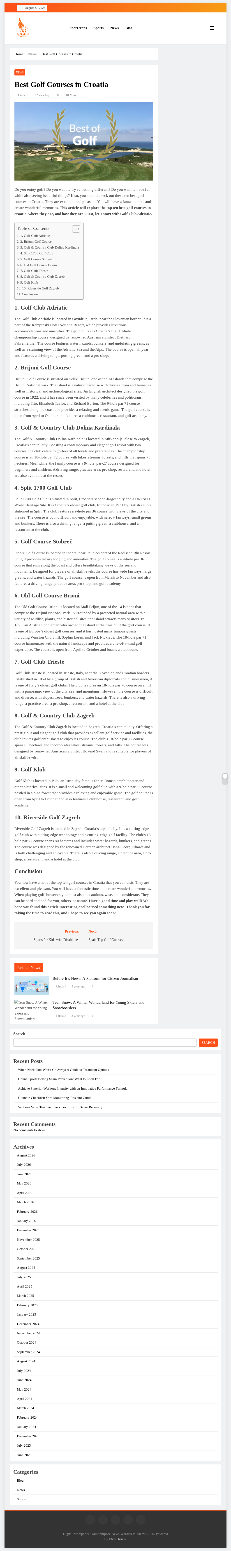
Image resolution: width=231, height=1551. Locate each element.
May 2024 (24, 1389)
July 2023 (24, 1445)
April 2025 (24, 1286)
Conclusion (30, 294)
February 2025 (27, 1305)
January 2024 (26, 1427)
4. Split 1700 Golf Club (36, 253)
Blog (128, 28)
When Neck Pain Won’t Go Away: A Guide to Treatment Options (63, 1070)
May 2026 (24, 1183)
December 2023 (28, 1436)
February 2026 (27, 1211)
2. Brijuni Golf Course (36, 241)
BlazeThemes (117, 1539)
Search (19, 1034)
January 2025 (26, 1314)
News (114, 28)
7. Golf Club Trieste (34, 271)
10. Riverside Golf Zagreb (40, 288)
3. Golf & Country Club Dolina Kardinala (49, 247)
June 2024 (24, 1380)
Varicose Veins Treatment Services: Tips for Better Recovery (60, 1107)
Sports (99, 28)
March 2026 (25, 1202)
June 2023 (24, 1455)
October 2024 (26, 1342)
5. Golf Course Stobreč (36, 259)
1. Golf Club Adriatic (35, 235)
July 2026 (24, 1164)
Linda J (23, 95)
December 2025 (28, 1230)
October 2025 (26, 1249)
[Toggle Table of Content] (74, 229)
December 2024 (28, 1324)
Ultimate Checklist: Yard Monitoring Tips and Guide (54, 1098)
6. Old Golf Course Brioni (38, 265)
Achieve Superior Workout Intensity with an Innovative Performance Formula (72, 1088)
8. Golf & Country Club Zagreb (42, 276)
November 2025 (28, 1239)
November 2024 (28, 1333)
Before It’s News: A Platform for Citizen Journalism (95, 978)
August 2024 (26, 1361)
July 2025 (24, 1277)
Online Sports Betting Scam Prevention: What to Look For (59, 1079)
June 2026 (24, 1174)
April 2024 (24, 1399)
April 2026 (24, 1193)
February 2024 (27, 1417)
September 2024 (28, 1352)
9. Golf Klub (29, 282)
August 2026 (26, 1155)
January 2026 (26, 1221)
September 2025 (28, 1258)
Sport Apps (78, 28)
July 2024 (24, 1370)
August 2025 (26, 1267)
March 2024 (25, 1408)
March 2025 (25, 1295)
